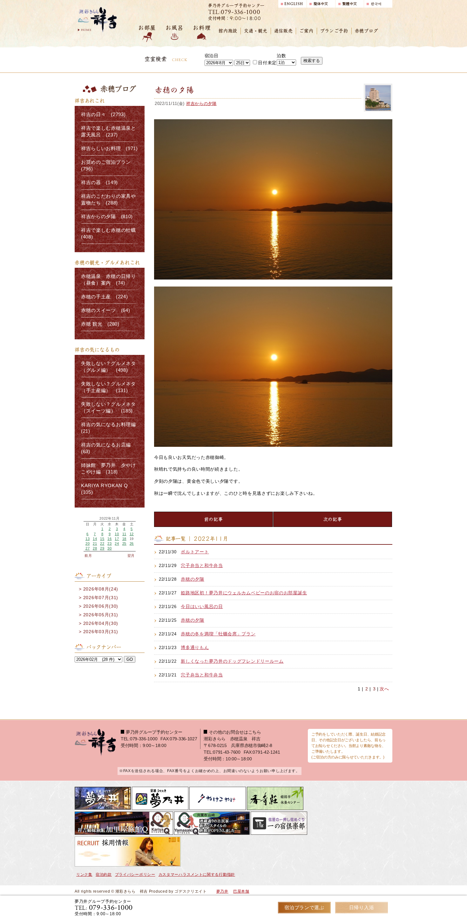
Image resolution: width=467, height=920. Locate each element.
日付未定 (267, 62)
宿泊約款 (104, 874)
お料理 (202, 28)
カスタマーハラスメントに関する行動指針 (197, 874)
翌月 (131, 555)
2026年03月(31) (100, 631)
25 (124, 543)
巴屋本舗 (241, 891)
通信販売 (283, 31)
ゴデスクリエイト (190, 891)
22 (102, 543)
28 (95, 548)
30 (109, 548)
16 (109, 539)
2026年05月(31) (100, 614)
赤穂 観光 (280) (100, 324)
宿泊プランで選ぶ (304, 907)
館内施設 (228, 31)
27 (87, 548)
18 (124, 539)
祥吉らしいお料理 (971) (109, 148)
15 (102, 539)
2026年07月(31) (100, 597)
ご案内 (306, 31)
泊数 (281, 55)
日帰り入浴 (361, 907)
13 (87, 539)
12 (132, 534)
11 (124, 534)
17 (117, 539)
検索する (311, 60)
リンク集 (84, 874)
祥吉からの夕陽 (201, 103)
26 (132, 543)
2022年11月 (109, 518)
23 (109, 543)
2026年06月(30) (100, 606)
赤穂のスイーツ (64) (105, 310)
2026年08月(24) (100, 588)
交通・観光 (255, 31)
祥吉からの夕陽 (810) (107, 216)
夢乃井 (222, 891)
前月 (88, 555)
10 (117, 534)
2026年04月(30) (100, 623)
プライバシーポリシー (135, 874)
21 (95, 543)
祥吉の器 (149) (99, 182)
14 (95, 539)
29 (102, 548)
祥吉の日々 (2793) (103, 114)
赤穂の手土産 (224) (104, 296)
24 (117, 543)
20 (87, 543)
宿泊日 (212, 55)
